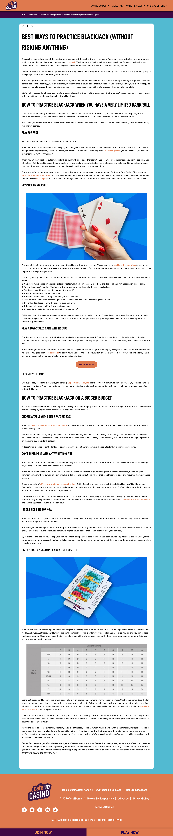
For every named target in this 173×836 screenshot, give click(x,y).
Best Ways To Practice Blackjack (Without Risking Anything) (82, 14)
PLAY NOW (130, 832)
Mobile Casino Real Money (76, 789)
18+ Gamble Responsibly (100, 798)
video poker (45, 175)
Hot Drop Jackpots (136, 789)
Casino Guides (33, 14)
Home (23, 14)
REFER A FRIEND (86, 364)
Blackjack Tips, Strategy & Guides (51, 14)
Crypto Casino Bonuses (108, 789)
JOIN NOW (43, 832)
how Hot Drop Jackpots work (136, 499)
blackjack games (112, 150)
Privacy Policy (141, 798)
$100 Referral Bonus (71, 798)
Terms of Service (104, 807)
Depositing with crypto (78, 382)
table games (33, 175)
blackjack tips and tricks (124, 265)
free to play (41, 178)
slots (24, 175)
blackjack (71, 62)
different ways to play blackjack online (58, 484)
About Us (123, 798)
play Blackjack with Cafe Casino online (49, 425)
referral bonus (52, 352)
